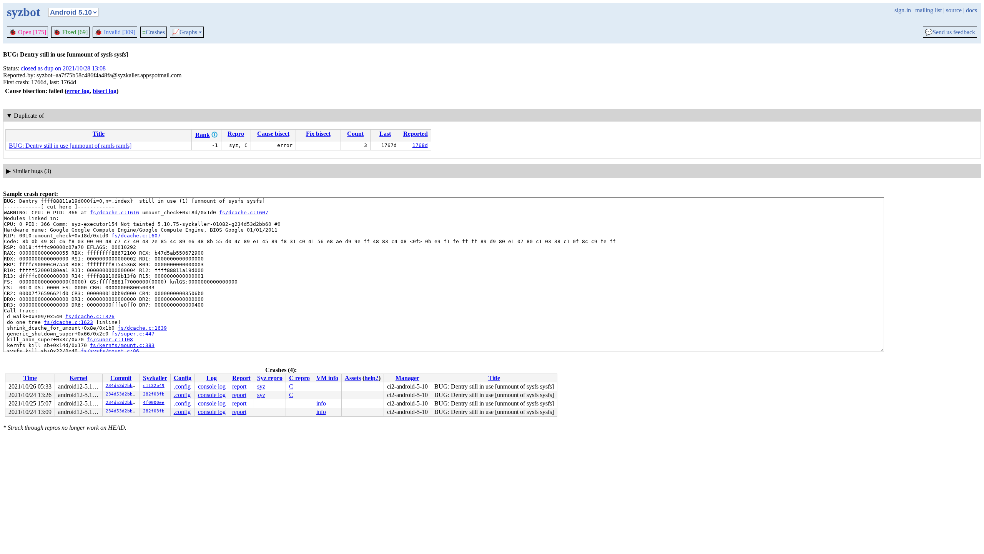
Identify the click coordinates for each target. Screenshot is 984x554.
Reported (415, 133)
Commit (120, 378)
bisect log (104, 91)
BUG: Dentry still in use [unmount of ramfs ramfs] (70, 145)
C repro (299, 378)
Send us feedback (950, 32)
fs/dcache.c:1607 (243, 212)
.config (182, 386)
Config (182, 378)
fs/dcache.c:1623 (68, 322)
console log (212, 386)
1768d (420, 145)
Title (99, 133)
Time (30, 378)
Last (385, 133)
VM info (327, 378)
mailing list (928, 10)
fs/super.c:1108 (110, 339)
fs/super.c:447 (133, 334)
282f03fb (154, 394)
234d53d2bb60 (122, 385)
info (321, 403)
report (239, 386)
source (954, 10)
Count (355, 133)
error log (78, 91)
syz (261, 386)
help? (371, 378)
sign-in (902, 10)
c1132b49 (154, 385)
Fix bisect (318, 133)
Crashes (153, 32)
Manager (407, 378)
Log (211, 378)
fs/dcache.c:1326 (90, 316)
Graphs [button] (184, 32)
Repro (236, 133)
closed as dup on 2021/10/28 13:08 (63, 68)
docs (971, 10)
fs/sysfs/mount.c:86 (110, 351)
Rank (202, 135)
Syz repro (270, 378)
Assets (353, 378)
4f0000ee (154, 402)
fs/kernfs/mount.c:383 (122, 345)
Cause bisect (273, 133)
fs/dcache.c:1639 (142, 328)
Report (241, 378)
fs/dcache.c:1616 (114, 212)
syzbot (23, 12)
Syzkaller (155, 378)
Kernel (78, 378)
